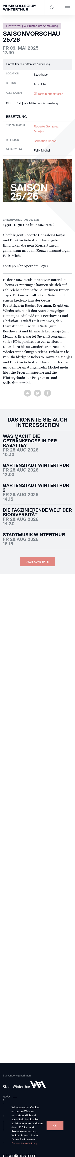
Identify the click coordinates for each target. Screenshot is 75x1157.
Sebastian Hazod (45, 141)
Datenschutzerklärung (24, 1143)
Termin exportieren (50, 94)
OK (55, 1125)
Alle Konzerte (38, 561)
